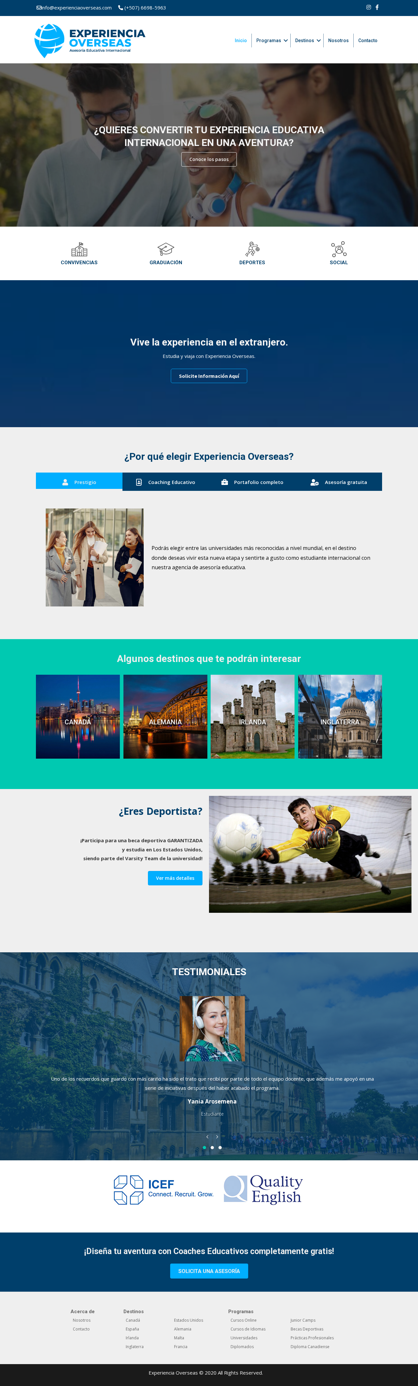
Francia (180, 1346)
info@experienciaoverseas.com (76, 7)
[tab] (79, 482)
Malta (179, 1338)
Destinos (304, 40)
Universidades (244, 1338)
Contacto (368, 40)
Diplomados (242, 1346)
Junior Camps (303, 1320)
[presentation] (207, 1138)
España (132, 1329)
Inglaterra (135, 1346)
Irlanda (132, 1338)
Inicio (241, 40)
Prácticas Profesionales (312, 1338)
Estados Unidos (188, 1320)
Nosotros (338, 40)
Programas (268, 40)
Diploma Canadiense (310, 1346)
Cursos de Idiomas (248, 1329)
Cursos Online (244, 1320)
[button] (209, 159)
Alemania (182, 1329)
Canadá (133, 1320)
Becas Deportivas (307, 1329)
